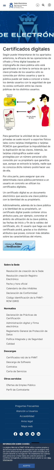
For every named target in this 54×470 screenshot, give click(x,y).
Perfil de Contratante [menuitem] (17, 389)
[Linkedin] (38, 433)
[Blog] (33, 433)
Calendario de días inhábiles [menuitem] (21, 288)
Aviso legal (27, 421)
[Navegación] (4, 5)
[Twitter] (21, 433)
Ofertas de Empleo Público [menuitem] (20, 385)
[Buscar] (43, 5)
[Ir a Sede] (18, 5)
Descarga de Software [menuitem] (18, 362)
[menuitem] (27, 265)
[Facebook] (15, 433)
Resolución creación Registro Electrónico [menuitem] (21, 277)
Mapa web (27, 426)
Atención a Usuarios (27, 411)
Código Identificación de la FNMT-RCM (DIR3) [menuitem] (24, 299)
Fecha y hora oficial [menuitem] (16, 283)
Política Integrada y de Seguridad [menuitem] (24, 339)
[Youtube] (27, 433)
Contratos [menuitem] (11, 366)
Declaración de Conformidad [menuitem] (21, 293)
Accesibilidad (27, 416)
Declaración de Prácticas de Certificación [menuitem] (21, 316)
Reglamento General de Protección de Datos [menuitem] (26, 333)
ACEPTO (26, 466)
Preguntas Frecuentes (27, 406)
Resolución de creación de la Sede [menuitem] (24, 271)
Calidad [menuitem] (10, 343)
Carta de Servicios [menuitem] (16, 371)
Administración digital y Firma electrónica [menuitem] (22, 324)
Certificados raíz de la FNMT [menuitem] (22, 357)
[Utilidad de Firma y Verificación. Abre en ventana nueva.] (19, 245)
